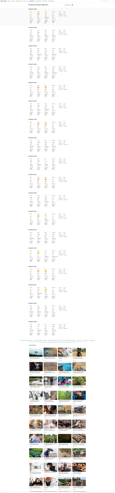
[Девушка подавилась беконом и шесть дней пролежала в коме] (36, 469)
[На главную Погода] (4, 1)
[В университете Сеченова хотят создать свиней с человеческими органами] (79, 440)
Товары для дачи (92, 340)
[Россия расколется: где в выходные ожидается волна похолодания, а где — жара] (79, 354)
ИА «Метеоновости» (111, 492)
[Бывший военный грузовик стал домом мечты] (79, 412)
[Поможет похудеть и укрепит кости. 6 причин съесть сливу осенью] (64, 383)
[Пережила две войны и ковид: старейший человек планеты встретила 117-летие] (79, 369)
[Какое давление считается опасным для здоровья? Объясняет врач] (36, 397)
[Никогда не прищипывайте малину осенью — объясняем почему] (79, 383)
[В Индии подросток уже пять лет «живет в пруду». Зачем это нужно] (36, 383)
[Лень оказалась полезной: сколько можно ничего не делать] (79, 426)
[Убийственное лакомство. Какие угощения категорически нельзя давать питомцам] (50, 412)
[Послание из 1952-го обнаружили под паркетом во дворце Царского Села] (50, 369)
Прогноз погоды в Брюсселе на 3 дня (26, 340)
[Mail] (1, 1)
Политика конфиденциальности (87, 492)
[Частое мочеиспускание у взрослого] (50, 484)
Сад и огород (86, 340)
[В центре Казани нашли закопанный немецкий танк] (50, 397)
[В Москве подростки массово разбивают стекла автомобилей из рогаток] (50, 354)
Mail (1, 492)
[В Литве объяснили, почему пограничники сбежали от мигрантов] (36, 354)
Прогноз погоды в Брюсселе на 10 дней (68, 340)
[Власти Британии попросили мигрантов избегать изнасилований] (64, 412)
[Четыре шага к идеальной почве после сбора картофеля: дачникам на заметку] (64, 426)
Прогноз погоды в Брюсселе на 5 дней (40, 340)
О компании (4, 492)
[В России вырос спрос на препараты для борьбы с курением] (36, 440)
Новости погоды (79, 340)
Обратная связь (102, 492)
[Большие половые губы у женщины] (64, 354)
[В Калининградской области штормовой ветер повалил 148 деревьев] (64, 484)
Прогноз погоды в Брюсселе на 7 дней (54, 340)
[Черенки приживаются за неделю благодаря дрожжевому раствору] (50, 440)
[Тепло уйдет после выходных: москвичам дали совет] (50, 455)
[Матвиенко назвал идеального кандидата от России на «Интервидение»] (79, 397)
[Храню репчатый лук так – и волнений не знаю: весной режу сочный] (79, 455)
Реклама (8, 492)
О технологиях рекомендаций (96, 492)
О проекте (81, 492)
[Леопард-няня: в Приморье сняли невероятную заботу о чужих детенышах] (64, 397)
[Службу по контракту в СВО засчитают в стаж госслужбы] (79, 484)
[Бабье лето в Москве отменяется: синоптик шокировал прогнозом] (50, 383)
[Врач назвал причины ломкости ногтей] (64, 455)
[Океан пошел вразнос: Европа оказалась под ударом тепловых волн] (64, 369)
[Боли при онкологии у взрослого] (50, 469)
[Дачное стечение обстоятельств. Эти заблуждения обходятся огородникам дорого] (36, 412)
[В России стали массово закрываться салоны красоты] (50, 426)
